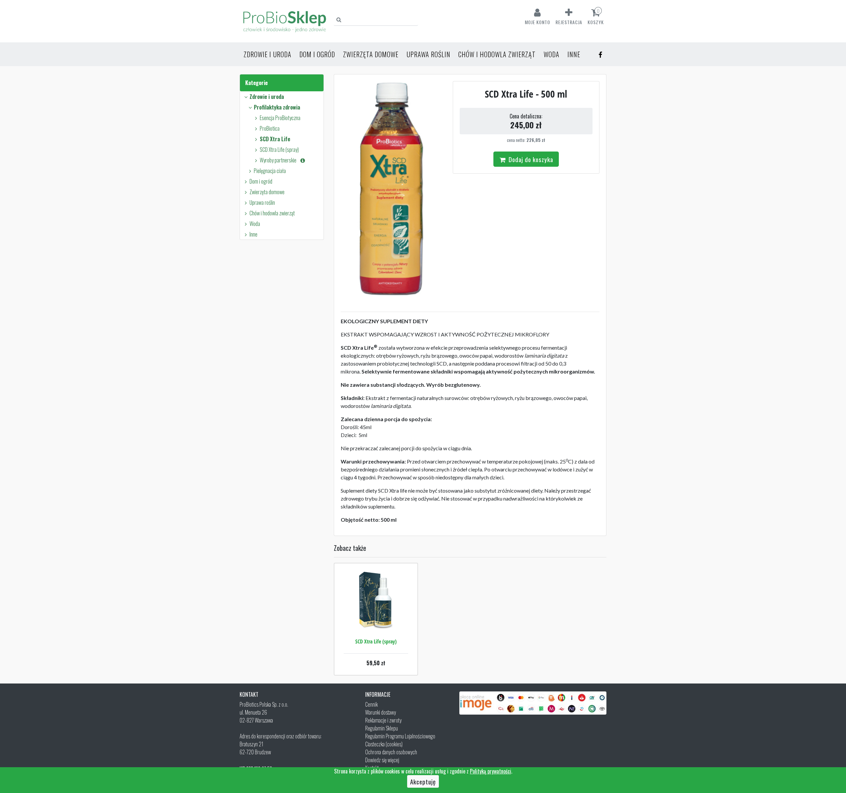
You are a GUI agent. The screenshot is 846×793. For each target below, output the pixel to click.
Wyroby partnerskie (279, 160)
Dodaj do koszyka (530, 159)
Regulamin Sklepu (381, 728)
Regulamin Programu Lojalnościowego (400, 736)
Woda (551, 54)
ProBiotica (270, 128)
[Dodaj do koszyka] (375, 619)
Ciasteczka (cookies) (384, 744)
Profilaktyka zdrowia (277, 107)
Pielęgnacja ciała (270, 171)
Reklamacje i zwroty (383, 720)
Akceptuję (423, 781)
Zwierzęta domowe (371, 54)
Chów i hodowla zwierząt (497, 54)
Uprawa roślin (428, 54)
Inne (573, 54)
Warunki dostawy (380, 712)
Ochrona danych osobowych (391, 752)
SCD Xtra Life (275, 139)
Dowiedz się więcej (382, 760)
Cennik (371, 704)
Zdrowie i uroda (267, 54)
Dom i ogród (317, 54)
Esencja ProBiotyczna (280, 118)
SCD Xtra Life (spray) (279, 150)
